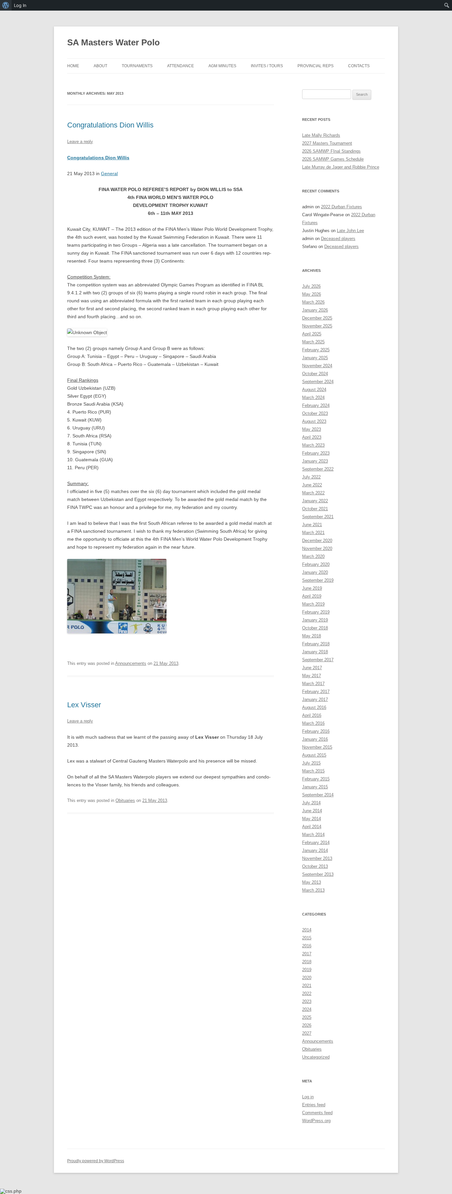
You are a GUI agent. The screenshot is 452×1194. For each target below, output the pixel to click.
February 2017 (316, 691)
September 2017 (318, 659)
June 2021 (312, 524)
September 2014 (318, 794)
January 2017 (315, 699)
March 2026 (313, 302)
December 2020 (317, 540)
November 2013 (317, 858)
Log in (308, 1096)
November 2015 (317, 747)
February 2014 (316, 842)
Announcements (130, 663)
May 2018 (311, 635)
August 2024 (314, 389)
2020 (306, 977)
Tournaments (137, 66)
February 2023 (316, 453)
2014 (306, 929)
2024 (306, 1009)
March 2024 (313, 397)
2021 (306, 985)
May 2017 (311, 675)
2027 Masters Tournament (327, 143)
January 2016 (315, 739)
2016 (306, 945)
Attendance (180, 66)
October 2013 (315, 866)
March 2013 (313, 890)
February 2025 (316, 349)
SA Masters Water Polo (113, 42)
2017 (306, 953)
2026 (306, 1025)
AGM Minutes (222, 66)
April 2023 (311, 437)
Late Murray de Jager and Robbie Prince (340, 167)
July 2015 (311, 763)
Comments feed (317, 1112)
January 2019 (315, 620)
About (100, 66)
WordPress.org (316, 1120)
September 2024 (318, 381)
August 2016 (314, 707)
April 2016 (311, 715)
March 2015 (313, 771)
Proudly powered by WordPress (95, 1161)
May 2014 (311, 818)
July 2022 (311, 476)
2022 (306, 993)
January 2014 (315, 850)
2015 (306, 937)
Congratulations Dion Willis (110, 125)
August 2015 (314, 755)
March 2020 (313, 556)
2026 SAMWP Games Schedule (333, 159)
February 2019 (316, 612)
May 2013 (311, 882)
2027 (306, 1033)
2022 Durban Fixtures (341, 206)
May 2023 (311, 429)
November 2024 (317, 365)
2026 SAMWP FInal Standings (331, 151)
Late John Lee (350, 230)
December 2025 (317, 318)
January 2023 (315, 461)
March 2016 (313, 723)
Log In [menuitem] (20, 5)
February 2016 (316, 731)
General (109, 173)
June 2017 (312, 667)
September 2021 (318, 516)
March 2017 (313, 683)
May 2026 (311, 294)
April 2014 (311, 826)
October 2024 (315, 373)
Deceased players (338, 238)
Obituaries (125, 800)
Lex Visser (84, 705)
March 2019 (313, 604)
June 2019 (312, 588)
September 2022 (318, 469)
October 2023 (315, 413)
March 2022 (313, 492)
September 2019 (318, 580)
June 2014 (312, 810)
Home (73, 66)
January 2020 (315, 572)
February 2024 (316, 405)
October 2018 (315, 627)
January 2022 (315, 500)
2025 (306, 1017)
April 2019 (311, 596)
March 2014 (313, 834)
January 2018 (315, 651)
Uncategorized (316, 1057)
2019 (306, 969)
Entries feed (313, 1104)
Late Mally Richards (321, 135)
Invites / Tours (267, 66)
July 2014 (311, 802)
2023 (306, 1001)
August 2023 (314, 421)
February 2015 (316, 778)
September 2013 (318, 874)
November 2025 (317, 325)
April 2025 (311, 333)
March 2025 (313, 341)
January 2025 (315, 357)
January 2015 (315, 786)
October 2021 (315, 508)
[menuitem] (6, 5)
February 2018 (316, 643)
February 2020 (316, 564)
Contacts (359, 66)
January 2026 (315, 310)
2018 (306, 961)
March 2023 (313, 445)
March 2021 (313, 532)
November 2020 (317, 548)
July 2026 (311, 286)
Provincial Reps (315, 66)
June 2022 (312, 484)
